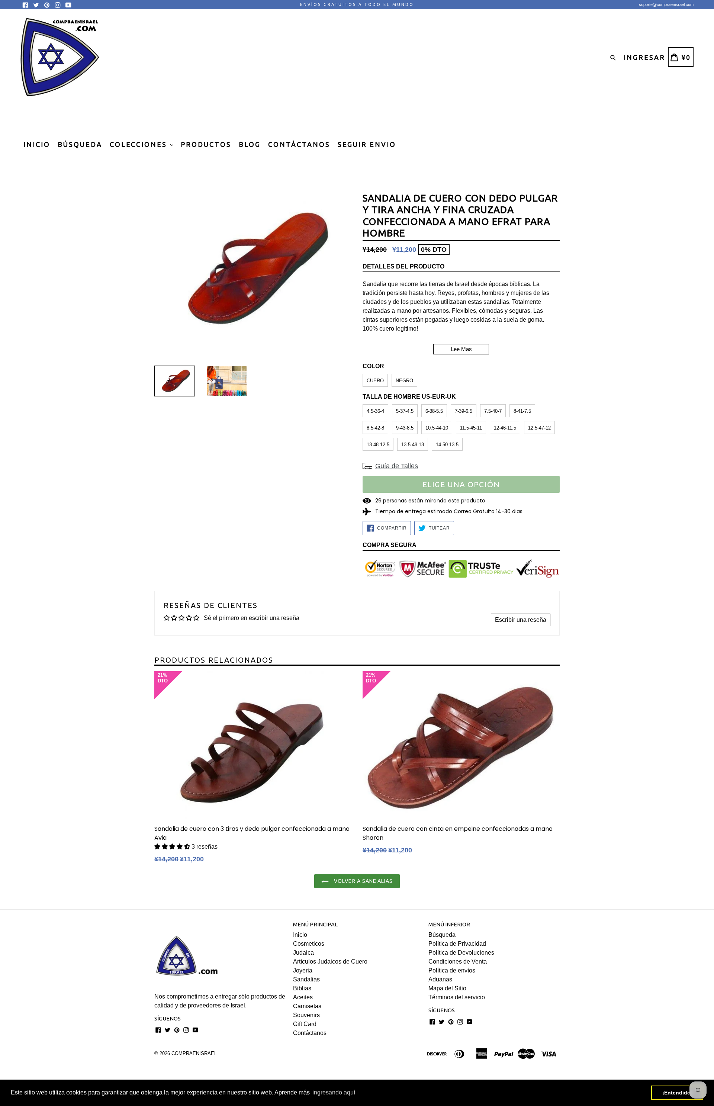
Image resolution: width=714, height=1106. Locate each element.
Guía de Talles (396, 466)
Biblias (302, 988)
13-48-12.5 (378, 444)
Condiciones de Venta (457, 961)
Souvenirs (306, 1015)
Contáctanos (310, 1033)
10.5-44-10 (436, 428)
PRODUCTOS (206, 144)
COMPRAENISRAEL (194, 1053)
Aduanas (440, 979)
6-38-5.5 (434, 411)
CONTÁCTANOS (299, 144)
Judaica (303, 952)
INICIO (36, 144)
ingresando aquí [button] (333, 1092)
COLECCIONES (140, 144)
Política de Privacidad (457, 944)
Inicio (300, 935)
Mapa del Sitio (447, 988)
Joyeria (302, 970)
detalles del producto (403, 266)
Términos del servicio (456, 997)
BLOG (250, 144)
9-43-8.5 (405, 428)
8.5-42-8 (375, 428)
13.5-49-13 (412, 444)
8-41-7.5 (522, 411)
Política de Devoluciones (461, 952)
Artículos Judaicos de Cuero (330, 961)
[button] (173, 846)
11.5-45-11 (471, 428)
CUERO (375, 380)
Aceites (303, 997)
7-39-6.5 (463, 411)
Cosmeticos (308, 944)
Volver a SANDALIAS (362, 881)
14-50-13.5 (447, 444)
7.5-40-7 (493, 411)
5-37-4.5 (405, 411)
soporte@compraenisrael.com (666, 4)
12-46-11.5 (505, 428)
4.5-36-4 (375, 411)
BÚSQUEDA (80, 144)
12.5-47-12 (539, 428)
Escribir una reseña (520, 620)
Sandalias (306, 979)
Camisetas (307, 1006)
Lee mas (461, 349)
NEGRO (404, 380)
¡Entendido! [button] (677, 1093)
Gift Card (304, 1024)
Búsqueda (442, 935)
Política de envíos (451, 970)
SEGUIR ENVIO (367, 144)
